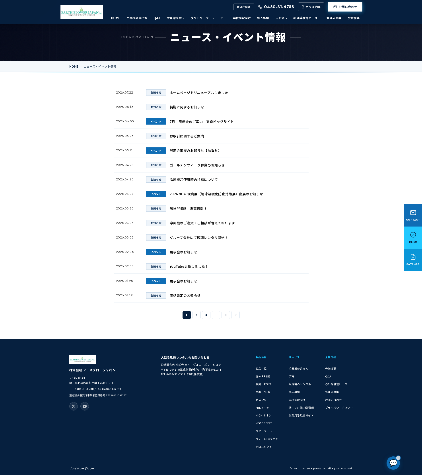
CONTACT (413, 219)
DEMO (413, 242)
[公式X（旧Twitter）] (73, 406)
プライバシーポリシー (339, 407)
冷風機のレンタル (300, 384)
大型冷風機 (174, 18)
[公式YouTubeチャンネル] (84, 406)
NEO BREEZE (264, 423)
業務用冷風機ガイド (301, 415)
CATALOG (413, 264)
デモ (224, 18)
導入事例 (263, 18)
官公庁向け (244, 7)
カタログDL (313, 7)
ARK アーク (263, 407)
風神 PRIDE (263, 376)
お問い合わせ (348, 7)
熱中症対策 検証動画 (302, 407)
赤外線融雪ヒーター (306, 18)
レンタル (281, 18)
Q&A (157, 18)
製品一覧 (261, 368)
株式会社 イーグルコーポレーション (198, 364)
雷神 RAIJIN (263, 392)
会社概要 (354, 18)
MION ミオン (264, 415)
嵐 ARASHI (262, 400)
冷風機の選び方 (137, 18)
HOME (115, 18)
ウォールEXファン (267, 439)
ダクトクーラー (201, 18)
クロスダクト (264, 446)
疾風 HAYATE (264, 384)
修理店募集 (334, 18)
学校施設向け (242, 18)
